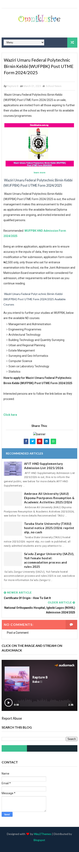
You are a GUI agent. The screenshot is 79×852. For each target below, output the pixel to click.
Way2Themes (42, 834)
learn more (39, 172)
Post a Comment (18, 632)
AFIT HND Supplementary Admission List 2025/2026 (43, 466)
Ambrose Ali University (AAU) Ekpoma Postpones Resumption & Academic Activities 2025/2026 (49, 498)
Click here (10, 414)
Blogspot (39, 840)
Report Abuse (12, 718)
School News (53, 86)
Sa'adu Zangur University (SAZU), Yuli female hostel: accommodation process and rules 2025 (49, 560)
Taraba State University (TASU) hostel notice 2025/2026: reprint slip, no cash (49, 528)
